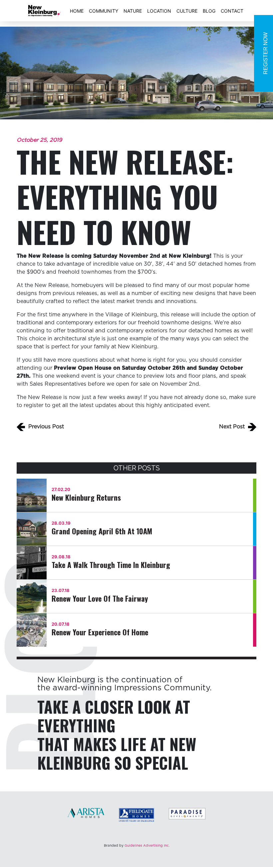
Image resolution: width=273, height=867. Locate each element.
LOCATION (159, 11)
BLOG (209, 11)
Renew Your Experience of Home (100, 632)
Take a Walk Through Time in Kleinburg (111, 564)
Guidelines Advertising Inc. (147, 845)
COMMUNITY (103, 11)
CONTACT (232, 11)
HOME (77, 11)
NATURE (133, 11)
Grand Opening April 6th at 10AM (102, 531)
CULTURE (186, 11)
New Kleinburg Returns (86, 497)
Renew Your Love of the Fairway (100, 598)
